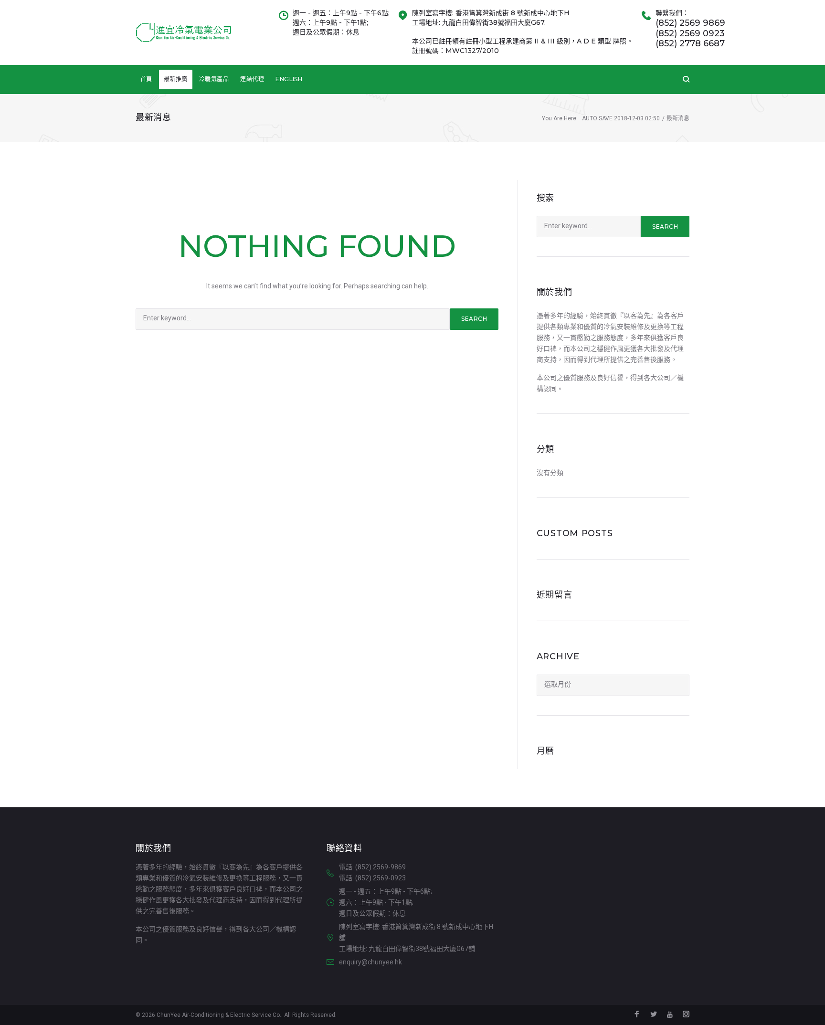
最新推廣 (176, 79)
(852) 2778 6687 (690, 44)
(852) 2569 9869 (690, 23)
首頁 (146, 79)
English (288, 79)
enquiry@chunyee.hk (370, 962)
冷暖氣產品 (214, 79)
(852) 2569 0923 (690, 34)
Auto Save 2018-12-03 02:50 (621, 118)
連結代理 (252, 79)
